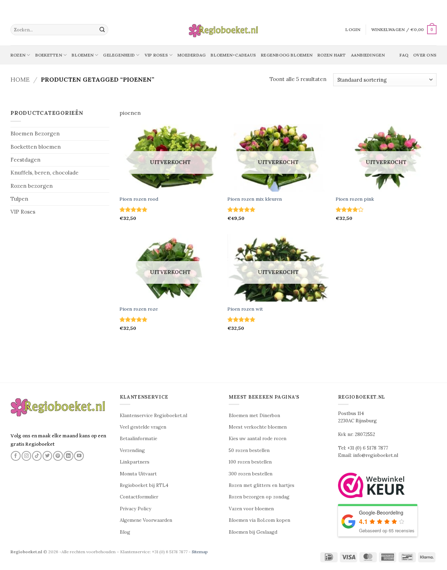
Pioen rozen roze (138, 309)
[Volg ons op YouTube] (79, 456)
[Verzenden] (102, 29)
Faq (404, 55)
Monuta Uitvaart (138, 474)
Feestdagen (25, 159)
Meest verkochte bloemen (258, 427)
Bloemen (83, 55)
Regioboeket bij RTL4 (144, 485)
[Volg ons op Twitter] (47, 456)
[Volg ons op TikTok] (37, 456)
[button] (352, 29)
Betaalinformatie (138, 439)
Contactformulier (139, 497)
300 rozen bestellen (250, 474)
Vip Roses (156, 55)
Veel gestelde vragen (143, 427)
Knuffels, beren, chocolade (44, 172)
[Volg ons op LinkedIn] (68, 456)
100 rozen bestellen (250, 462)
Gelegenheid (119, 55)
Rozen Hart (331, 55)
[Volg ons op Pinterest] (58, 456)
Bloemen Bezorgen (35, 133)
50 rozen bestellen (249, 450)
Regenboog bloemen (287, 55)
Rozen (17, 55)
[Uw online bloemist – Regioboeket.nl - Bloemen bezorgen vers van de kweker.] (223, 30)
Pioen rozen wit (245, 309)
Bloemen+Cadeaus (233, 55)
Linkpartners (134, 462)
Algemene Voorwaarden (146, 520)
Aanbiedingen (368, 55)
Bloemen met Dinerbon (254, 416)
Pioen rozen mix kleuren (254, 199)
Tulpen (19, 198)
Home (20, 79)
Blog (125, 532)
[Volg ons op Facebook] (16, 456)
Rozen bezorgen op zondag (259, 497)
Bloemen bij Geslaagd (253, 532)
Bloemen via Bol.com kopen (259, 520)
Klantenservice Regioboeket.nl (153, 416)
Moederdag (191, 55)
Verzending (132, 450)
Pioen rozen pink (355, 199)
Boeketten (48, 55)
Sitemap (200, 551)
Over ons (425, 55)
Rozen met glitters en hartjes (261, 485)
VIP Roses (22, 211)
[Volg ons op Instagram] (26, 456)
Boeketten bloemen (35, 146)
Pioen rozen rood (138, 199)
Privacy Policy (135, 509)
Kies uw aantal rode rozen (257, 439)
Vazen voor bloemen (251, 509)
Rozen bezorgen (31, 186)
